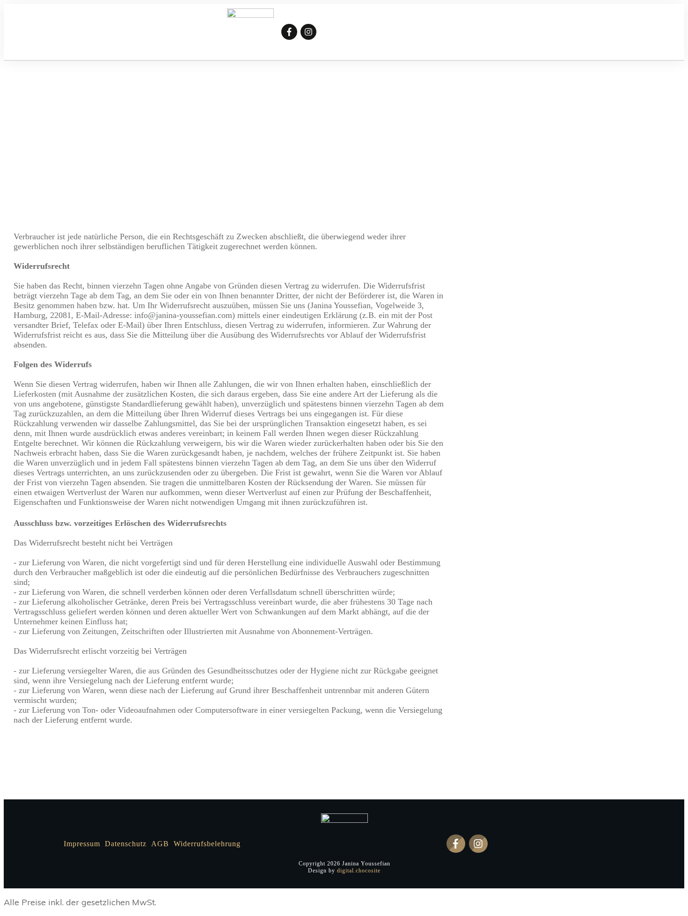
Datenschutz (125, 844)
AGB (160, 844)
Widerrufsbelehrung (207, 844)
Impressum (82, 844)
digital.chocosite (359, 870)
